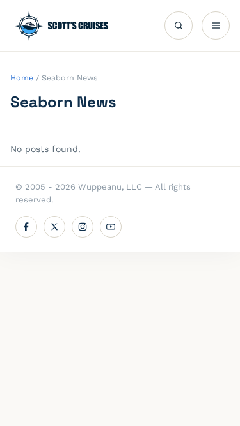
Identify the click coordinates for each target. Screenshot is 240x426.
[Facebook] (26, 227)
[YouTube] (111, 227)
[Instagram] (82, 227)
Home (21, 77)
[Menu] (216, 25)
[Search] (178, 25)
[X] (54, 227)
